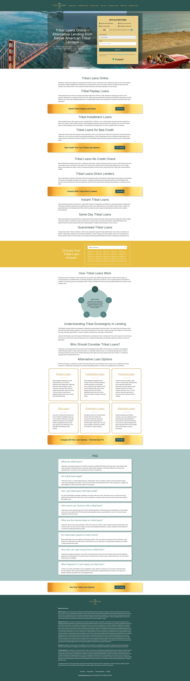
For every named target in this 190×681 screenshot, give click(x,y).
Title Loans (63, 408)
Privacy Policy (120, 54)
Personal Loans (126, 374)
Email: (100, 41)
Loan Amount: (103, 34)
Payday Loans (63, 374)
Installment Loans (95, 374)
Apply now (118, 49)
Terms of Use (125, 54)
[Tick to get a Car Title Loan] (132, 30)
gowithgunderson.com (84, 675)
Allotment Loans (126, 408)
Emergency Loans (95, 408)
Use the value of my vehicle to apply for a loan (119, 29)
